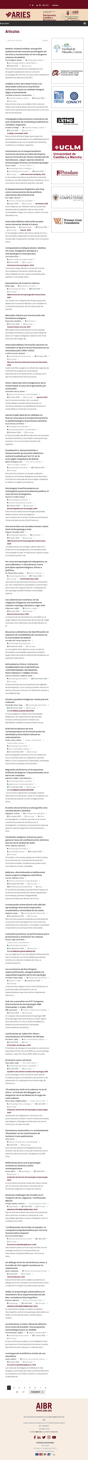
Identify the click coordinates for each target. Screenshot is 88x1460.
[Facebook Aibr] (35, 1437)
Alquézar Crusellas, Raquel (15, 497)
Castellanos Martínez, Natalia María (18, 95)
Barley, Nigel (9, 286)
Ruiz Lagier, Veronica (12, 198)
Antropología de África (17, 289)
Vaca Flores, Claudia (33, 462)
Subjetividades (26, 227)
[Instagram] (48, 1437)
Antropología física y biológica (20, 168)
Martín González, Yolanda (16, 465)
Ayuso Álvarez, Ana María (14, 424)
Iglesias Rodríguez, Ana (13, 462)
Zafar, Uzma (9, 1139)
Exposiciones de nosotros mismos (22, 283)
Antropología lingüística (18, 535)
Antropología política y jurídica (20, 781)
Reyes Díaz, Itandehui (13, 321)
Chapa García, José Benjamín (18, 942)
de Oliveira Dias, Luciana (14, 573)
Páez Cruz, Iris (10, 227)
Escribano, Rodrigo (12, 128)
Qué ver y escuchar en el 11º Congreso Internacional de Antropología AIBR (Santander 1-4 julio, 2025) (24, 1004)
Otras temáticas (35, 573)
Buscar (45, 40)
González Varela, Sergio (14, 978)
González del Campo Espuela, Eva (17, 640)
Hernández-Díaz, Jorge (13, 705)
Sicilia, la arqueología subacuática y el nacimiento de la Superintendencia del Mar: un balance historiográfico (25, 1294)
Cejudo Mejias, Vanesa (15, 743)
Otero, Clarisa (10, 165)
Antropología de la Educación (20, 356)
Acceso (55, 5)
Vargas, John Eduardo (33, 740)
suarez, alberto (10, 1359)
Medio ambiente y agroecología (21, 259)
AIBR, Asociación (11, 1010)
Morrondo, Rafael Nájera (14, 1236)
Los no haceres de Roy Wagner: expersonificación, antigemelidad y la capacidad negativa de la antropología (25, 972)
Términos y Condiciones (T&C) (45, 1448)
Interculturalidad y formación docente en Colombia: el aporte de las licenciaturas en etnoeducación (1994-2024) (27, 347)
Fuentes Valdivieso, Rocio (14, 878)
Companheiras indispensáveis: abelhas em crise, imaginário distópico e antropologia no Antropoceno (25, 251)
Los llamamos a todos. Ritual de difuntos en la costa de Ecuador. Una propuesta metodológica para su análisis (26, 1327)
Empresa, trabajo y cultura (19, 98)
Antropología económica (18, 500)
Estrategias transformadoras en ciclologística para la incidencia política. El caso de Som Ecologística (27, 491)
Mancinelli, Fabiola (29, 1063)
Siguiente (35, 1392)
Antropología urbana (35, 60)
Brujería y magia (31, 608)
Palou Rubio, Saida (12, 1063)
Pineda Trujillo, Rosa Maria (14, 940)
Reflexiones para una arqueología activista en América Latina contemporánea (22, 1165)
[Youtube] (54, 1437)
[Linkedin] (38, 1437)
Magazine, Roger (11, 913)
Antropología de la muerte (19, 171)
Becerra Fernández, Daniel (32, 1300)
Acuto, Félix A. (10, 1171)
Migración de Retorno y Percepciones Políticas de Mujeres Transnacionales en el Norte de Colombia (27, 772)
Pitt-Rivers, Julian (11, 1039)
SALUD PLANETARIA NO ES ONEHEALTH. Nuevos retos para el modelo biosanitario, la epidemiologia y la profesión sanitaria (26, 418)
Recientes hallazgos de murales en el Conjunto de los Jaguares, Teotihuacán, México (25, 1198)
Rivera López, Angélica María (15, 1101)
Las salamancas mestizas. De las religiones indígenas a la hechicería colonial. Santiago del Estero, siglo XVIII (25, 602)
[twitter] (44, 1437)
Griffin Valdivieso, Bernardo (15, 846)
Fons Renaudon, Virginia (14, 1333)
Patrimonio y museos (28, 286)
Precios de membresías (45, 1451)
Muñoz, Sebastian (11, 1271)
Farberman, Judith (12, 608)
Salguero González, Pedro (14, 532)
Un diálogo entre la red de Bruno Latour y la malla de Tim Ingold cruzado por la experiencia (26, 1265)
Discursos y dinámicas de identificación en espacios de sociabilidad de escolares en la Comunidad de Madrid (27, 635)
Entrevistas (31, 321)
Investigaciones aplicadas (18, 427)
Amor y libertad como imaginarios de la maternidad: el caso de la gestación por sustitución (25, 386)
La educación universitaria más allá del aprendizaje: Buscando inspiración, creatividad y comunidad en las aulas (25, 907)
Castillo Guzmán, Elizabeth (15, 353)
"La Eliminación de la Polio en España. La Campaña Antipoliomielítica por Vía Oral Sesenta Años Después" (26, 1230)
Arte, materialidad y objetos (19, 749)
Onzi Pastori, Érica (11, 256)
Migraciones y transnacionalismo (21, 784)
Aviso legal (45, 1445)
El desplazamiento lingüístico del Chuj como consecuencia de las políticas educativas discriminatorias (24, 192)
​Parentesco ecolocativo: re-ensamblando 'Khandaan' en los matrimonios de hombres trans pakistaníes (26, 1133)
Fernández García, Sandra (15, 391)
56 (17, 1392)
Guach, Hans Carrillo (37, 1101)
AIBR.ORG (45, 5)
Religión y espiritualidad (37, 1333)
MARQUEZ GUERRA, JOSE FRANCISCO (18, 778)
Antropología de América (18, 468)
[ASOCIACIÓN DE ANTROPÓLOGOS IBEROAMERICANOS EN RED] (44, 1407)
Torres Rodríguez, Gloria (37, 1204)
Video (41, 816)
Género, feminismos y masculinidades (23, 394)
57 (23, 1392)
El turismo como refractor (18, 1060)
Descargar (27, 66)
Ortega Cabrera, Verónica (15, 1204)
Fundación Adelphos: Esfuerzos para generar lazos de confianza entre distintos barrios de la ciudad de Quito (27, 840)
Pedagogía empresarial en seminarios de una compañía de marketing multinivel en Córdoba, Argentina (26, 122)
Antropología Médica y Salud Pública (22, 63)
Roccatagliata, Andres (13, 60)
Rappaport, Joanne (12, 813)
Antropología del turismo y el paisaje (22, 1066)
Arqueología (25, 1171)
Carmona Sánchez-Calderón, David (18, 676)
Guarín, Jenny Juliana (13, 740)
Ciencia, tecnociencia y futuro (20, 503)
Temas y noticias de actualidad (21, 201)
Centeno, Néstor (25, 165)
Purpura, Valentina (12, 1300)
